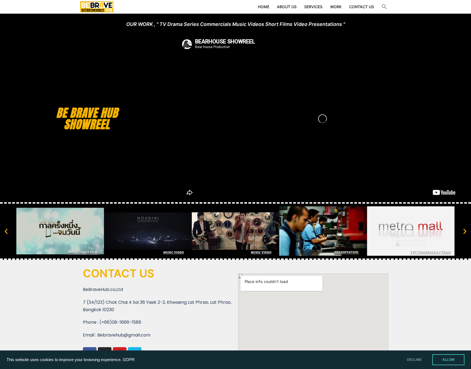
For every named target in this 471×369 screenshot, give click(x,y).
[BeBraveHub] (96, 6)
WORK (336, 6)
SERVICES (313, 6)
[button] (384, 7)
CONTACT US (361, 6)
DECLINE (414, 360)
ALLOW (448, 360)
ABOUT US (287, 6)
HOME (263, 6)
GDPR (129, 360)
